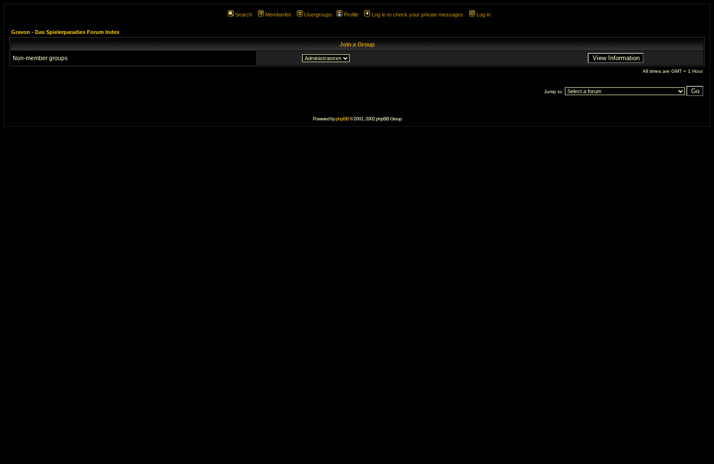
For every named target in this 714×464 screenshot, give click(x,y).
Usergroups (318, 14)
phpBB (342, 118)
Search (243, 14)
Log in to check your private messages (417, 14)
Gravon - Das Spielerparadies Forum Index (65, 32)
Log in (483, 14)
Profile (351, 14)
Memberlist (278, 14)
